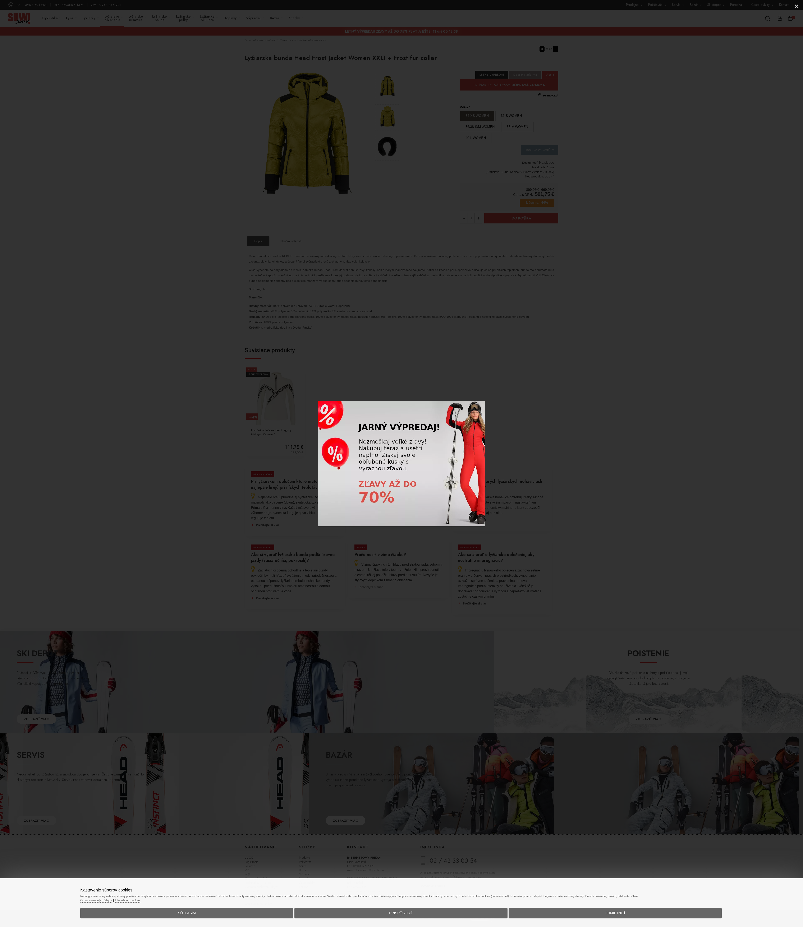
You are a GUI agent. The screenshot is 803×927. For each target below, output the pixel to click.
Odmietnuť (615, 913)
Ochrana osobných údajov (96, 900)
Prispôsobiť (401, 913)
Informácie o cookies (127, 900)
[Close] (796, 6)
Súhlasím (187, 913)
